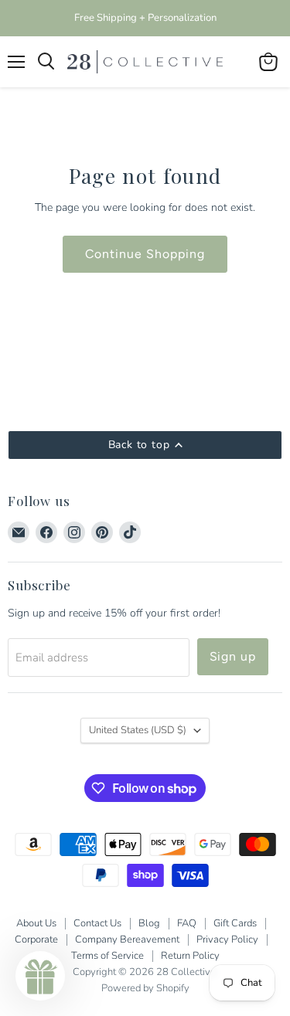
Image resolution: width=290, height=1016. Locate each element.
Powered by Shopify (145, 988)
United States (137, 730)
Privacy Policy (227, 939)
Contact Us (97, 923)
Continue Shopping (144, 253)
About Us (36, 923)
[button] (40, 976)
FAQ (186, 923)
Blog (149, 923)
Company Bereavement (127, 939)
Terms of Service (107, 956)
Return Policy (190, 956)
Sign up (233, 656)
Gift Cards (235, 923)
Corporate (36, 939)
